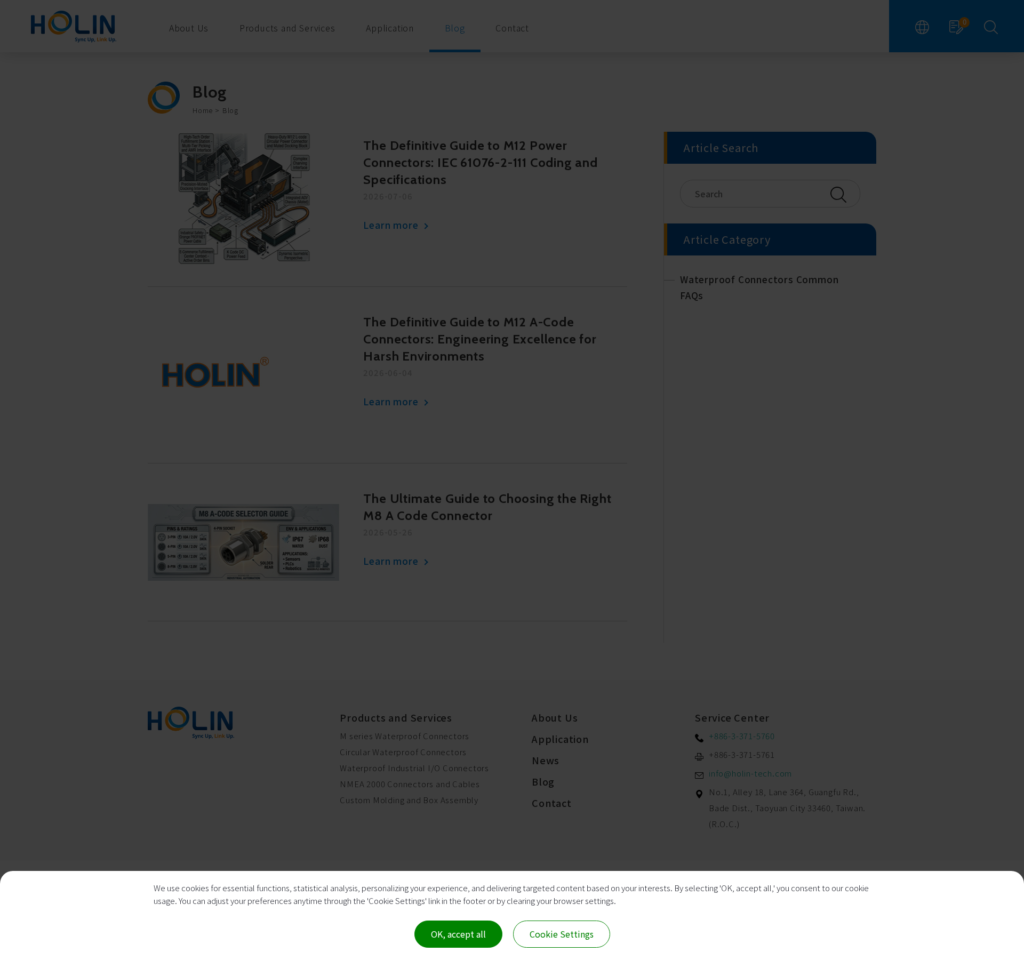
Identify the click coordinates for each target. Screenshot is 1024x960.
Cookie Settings (562, 933)
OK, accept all (458, 933)
